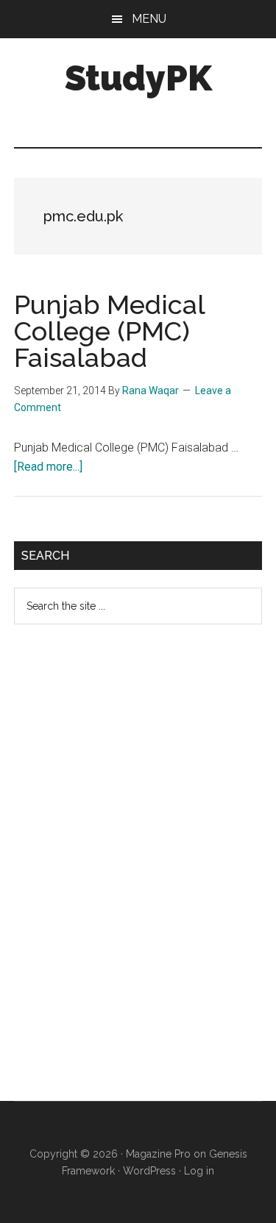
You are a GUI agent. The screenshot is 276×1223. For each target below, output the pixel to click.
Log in (199, 1171)
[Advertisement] (124, 874)
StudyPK (138, 78)
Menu (149, 19)
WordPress (149, 1171)
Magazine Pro (158, 1154)
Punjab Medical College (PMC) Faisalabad (109, 331)
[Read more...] (48, 467)
